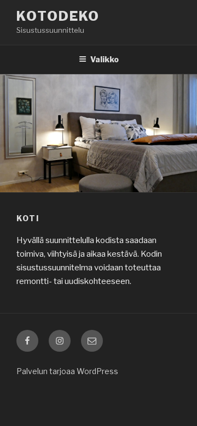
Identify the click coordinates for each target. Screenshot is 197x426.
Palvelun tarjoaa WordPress (67, 371)
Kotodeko (58, 16)
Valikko (104, 59)
